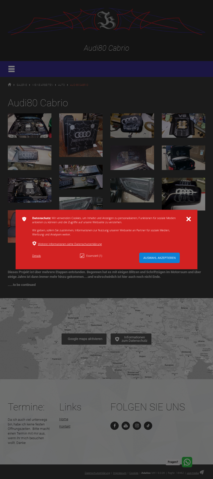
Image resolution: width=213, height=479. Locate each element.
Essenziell (94, 256)
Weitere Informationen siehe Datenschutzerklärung (70, 244)
